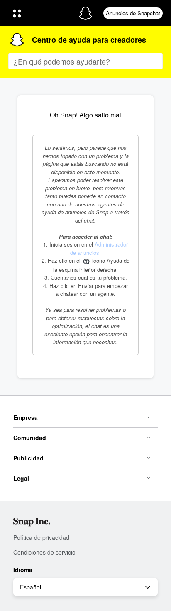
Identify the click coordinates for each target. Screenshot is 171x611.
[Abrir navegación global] (40, 13)
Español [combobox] (30, 587)
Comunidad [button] (29, 437)
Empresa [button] (25, 417)
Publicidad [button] (28, 458)
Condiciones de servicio (44, 552)
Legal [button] (21, 478)
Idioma (22, 569)
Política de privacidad (41, 537)
